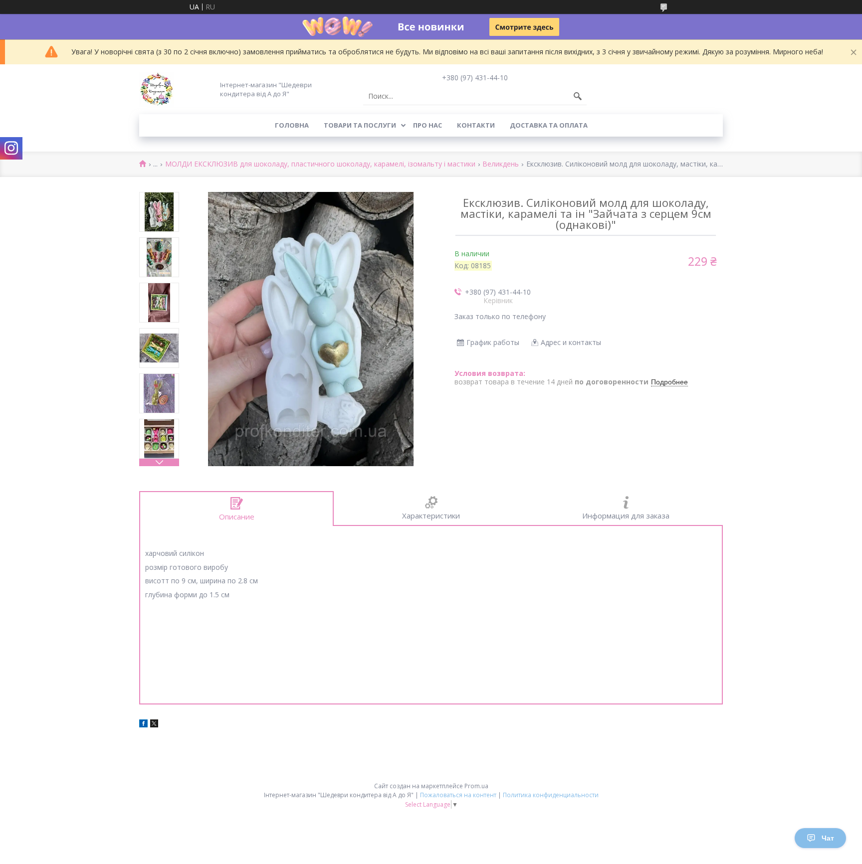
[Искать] (577, 96)
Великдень (500, 164)
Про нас (427, 125)
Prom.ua (476, 786)
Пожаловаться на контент (458, 795)
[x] (154, 724)
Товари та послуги (360, 125)
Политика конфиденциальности (551, 795)
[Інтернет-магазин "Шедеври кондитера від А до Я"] (156, 89)
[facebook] (143, 724)
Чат (828, 838)
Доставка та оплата (549, 125)
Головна (292, 125)
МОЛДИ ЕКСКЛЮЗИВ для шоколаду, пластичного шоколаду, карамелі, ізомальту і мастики (320, 164)
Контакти (476, 125)
